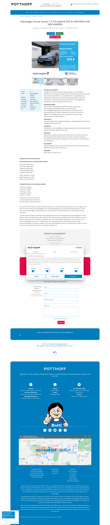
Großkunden (55, 469)
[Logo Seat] (98, 5)
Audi (59, 12)
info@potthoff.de (55, 394)
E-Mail (45, 293)
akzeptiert (61, 319)
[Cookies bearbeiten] (55, 451)
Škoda (62, 12)
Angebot (37, 12)
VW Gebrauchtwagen (37, 471)
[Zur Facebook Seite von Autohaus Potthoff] (44, 430)
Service (48, 12)
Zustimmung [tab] (36, 251)
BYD (74, 12)
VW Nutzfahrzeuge (37, 477)
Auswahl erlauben (55, 276)
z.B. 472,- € (50, 33)
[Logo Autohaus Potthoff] (21, 4)
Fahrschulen (55, 471)
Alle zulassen (73, 276)
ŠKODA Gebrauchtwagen (37, 475)
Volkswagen (54, 12)
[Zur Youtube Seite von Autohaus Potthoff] (55, 430)
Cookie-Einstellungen (73, 481)
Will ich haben (55, 37)
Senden (61, 322)
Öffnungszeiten (73, 471)
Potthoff (30, 12)
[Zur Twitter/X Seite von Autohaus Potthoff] (49, 430)
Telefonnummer (48, 299)
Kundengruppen (80, 12)
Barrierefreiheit (73, 479)
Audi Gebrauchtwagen (36, 473)
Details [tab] (55, 251)
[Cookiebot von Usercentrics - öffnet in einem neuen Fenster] (76, 248)
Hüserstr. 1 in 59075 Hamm (79, 396)
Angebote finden (37, 469)
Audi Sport (55, 473)
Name (45, 287)
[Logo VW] (71, 5)
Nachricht (46, 305)
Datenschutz (58, 319)
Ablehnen (37, 276)
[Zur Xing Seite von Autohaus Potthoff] (65, 430)
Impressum (73, 477)
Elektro (43, 12)
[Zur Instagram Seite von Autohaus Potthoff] (60, 430)
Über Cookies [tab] (74, 251)
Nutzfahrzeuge (68, 12)
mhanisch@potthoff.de (37, 295)
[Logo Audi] (91, 5)
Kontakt (73, 469)
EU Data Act (73, 475)
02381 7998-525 (37, 294)
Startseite (22, 16)
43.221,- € (59, 33)
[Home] (27, 12)
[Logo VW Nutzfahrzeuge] (81, 5)
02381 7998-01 (55, 390)
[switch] (48, 271)
